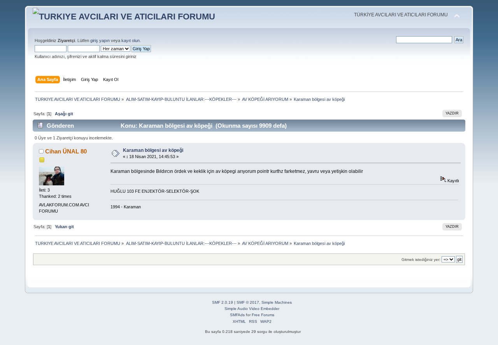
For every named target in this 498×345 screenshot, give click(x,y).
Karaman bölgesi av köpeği (153, 150)
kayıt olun (130, 40)
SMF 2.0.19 (222, 302)
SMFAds (237, 315)
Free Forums (263, 315)
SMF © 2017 (248, 302)
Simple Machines (276, 302)
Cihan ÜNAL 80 (66, 151)
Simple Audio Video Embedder (251, 308)
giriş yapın (100, 40)
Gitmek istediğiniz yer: (421, 259)
